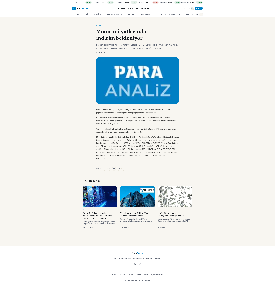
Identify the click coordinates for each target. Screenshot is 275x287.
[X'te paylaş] (109, 169)
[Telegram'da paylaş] (119, 169)
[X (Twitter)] (135, 264)
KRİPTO (88, 14)
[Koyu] (189, 8)
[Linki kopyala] (123, 169)
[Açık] (186, 8)
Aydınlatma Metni (157, 275)
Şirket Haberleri (146, 14)
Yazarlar (130, 8)
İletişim (122, 275)
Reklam (130, 275)
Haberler (121, 8)
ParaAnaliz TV (144, 8)
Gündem (195, 14)
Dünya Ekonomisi (174, 14)
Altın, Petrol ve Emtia (114, 14)
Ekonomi (79, 14)
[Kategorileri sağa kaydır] (201, 14)
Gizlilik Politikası (142, 275)
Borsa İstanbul (99, 14)
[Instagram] (140, 264)
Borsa (156, 14)
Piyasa (134, 14)
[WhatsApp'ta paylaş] (104, 169)
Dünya (127, 14)
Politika (186, 14)
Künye (114, 275)
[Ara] (181, 8)
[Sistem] (192, 8)
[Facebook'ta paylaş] (114, 169)
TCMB (163, 14)
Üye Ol (198, 8)
